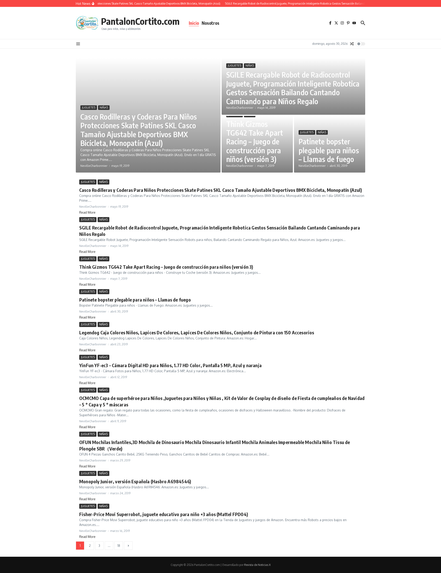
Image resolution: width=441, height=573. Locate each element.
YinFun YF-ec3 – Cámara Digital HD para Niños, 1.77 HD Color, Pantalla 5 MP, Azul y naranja (170, 365)
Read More (87, 212)
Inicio (194, 23)
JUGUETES (88, 107)
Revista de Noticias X (257, 565)
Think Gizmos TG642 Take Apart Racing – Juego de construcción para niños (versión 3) (254, 141)
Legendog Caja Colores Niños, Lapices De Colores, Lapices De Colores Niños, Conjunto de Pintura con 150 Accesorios (196, 332)
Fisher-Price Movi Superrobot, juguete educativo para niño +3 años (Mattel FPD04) (163, 514)
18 (118, 546)
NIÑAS (104, 107)
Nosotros (210, 23)
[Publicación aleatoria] (352, 44)
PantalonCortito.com (140, 21)
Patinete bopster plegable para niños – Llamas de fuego (329, 150)
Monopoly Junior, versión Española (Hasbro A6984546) (135, 481)
